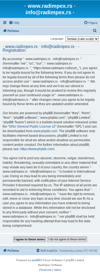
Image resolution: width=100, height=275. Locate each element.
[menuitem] (14, 23)
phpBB (36, 260)
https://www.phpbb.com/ (37, 149)
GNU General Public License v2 (32, 126)
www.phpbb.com (45, 131)
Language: (57, 38)
